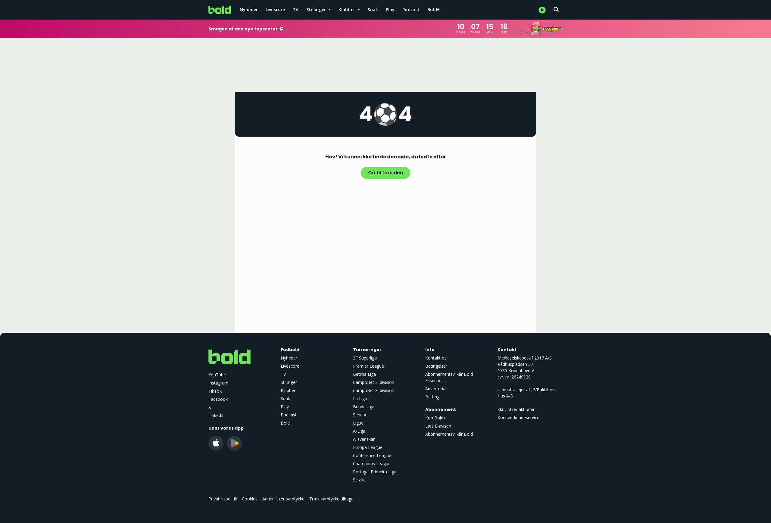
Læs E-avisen (438, 426)
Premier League (368, 366)
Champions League (372, 463)
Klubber (288, 390)
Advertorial (435, 388)
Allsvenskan (364, 439)
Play (390, 9)
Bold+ (433, 9)
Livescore (275, 9)
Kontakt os (436, 358)
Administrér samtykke (283, 499)
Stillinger (289, 382)
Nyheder (249, 9)
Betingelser (436, 366)
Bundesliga (363, 406)
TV (295, 9)
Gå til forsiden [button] (385, 172)
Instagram (218, 383)
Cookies (250, 499)
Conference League (372, 455)
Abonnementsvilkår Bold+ (450, 434)
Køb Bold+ (435, 418)
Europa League (367, 447)
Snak (372, 9)
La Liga (360, 398)
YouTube (217, 375)
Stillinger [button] (316, 9)
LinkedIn (216, 415)
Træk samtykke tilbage (331, 499)
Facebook (218, 399)
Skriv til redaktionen (516, 409)
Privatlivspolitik (222, 499)
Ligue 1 (360, 423)
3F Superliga (365, 358)
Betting (432, 397)
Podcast (411, 9)
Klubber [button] (348, 9)
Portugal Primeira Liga (374, 472)
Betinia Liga (364, 374)
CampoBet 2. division (373, 382)
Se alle (359, 480)
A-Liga (359, 431)
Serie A (360, 415)
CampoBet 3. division (373, 390)
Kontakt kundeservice (518, 417)
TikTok (215, 391)
